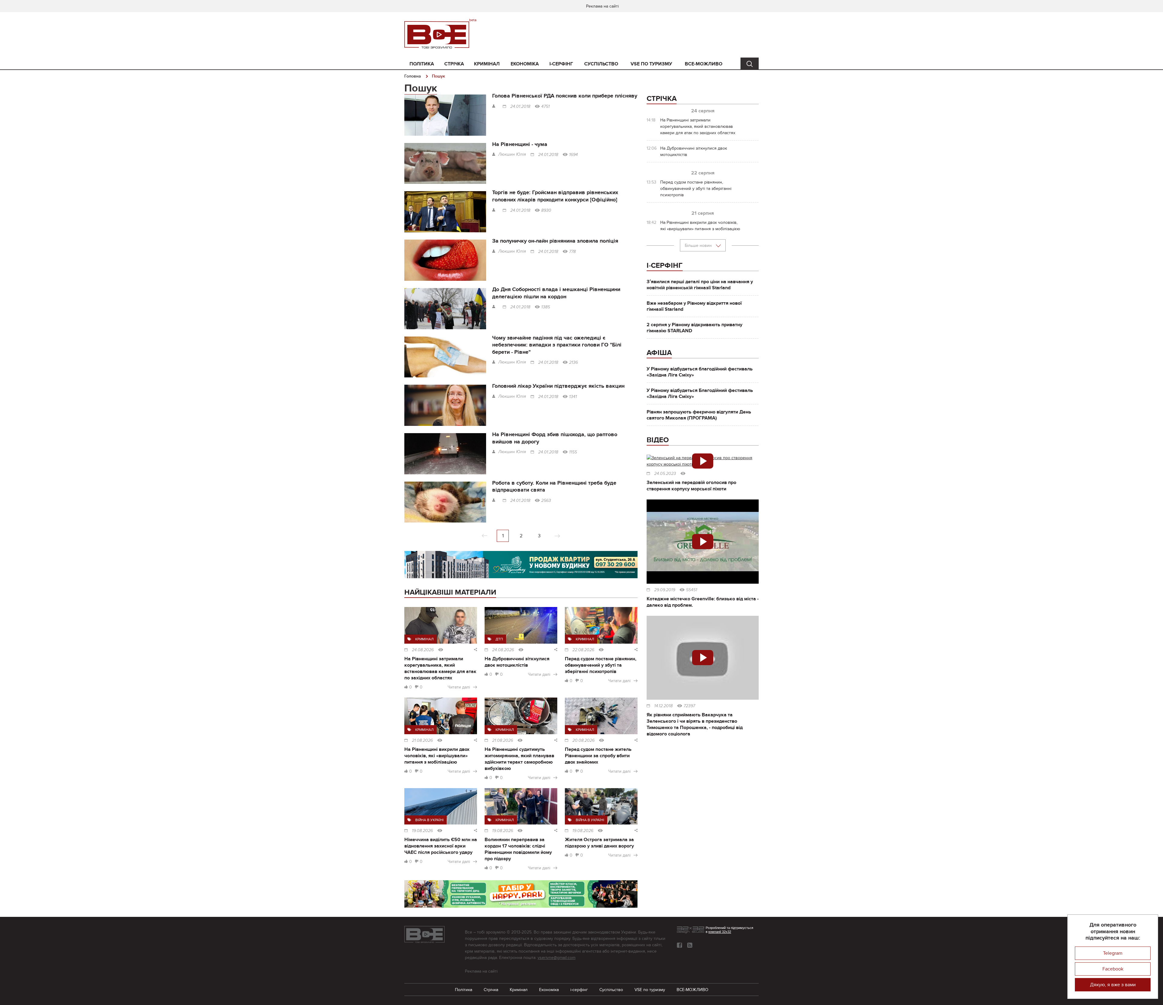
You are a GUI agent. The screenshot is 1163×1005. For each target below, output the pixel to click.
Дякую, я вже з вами (1113, 985)
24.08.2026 (423, 650)
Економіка (525, 64)
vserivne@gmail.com (556, 957)
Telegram (1112, 953)
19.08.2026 (422, 830)
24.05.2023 (665, 473)
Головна (412, 76)
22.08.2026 (583, 650)
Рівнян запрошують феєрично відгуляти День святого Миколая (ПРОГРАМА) (699, 415)
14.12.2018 (663, 706)
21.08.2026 (422, 740)
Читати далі (459, 687)
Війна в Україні (429, 820)
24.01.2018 (520, 106)
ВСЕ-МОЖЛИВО (703, 64)
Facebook (1112, 969)
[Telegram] (689, 945)
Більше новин (699, 245)
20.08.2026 (583, 740)
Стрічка (454, 64)
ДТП (499, 639)
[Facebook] (679, 945)
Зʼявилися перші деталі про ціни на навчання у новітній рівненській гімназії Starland (700, 285)
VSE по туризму (651, 64)
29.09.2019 (664, 590)
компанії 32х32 (719, 932)
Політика (421, 64)
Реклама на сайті (602, 6)
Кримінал (487, 64)
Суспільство (601, 64)
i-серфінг (561, 64)
